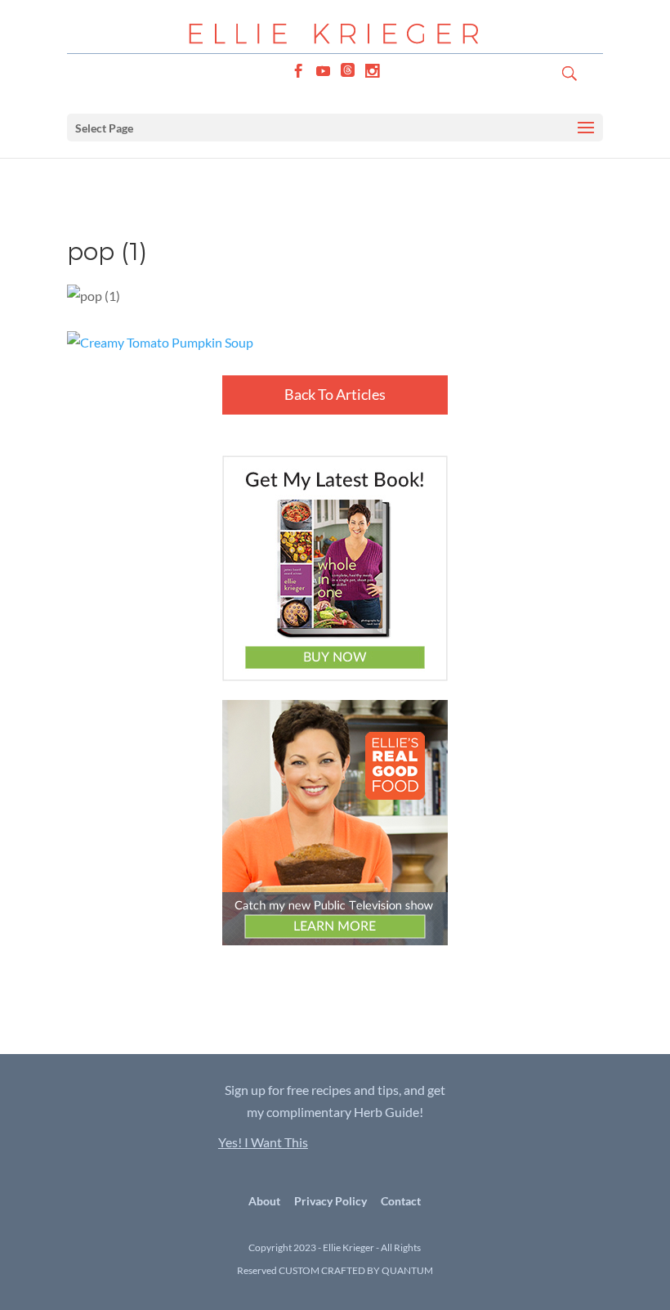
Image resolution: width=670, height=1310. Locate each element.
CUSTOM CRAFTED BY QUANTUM (356, 1270)
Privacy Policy (330, 1201)
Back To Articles (335, 394)
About (264, 1201)
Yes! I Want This (263, 1142)
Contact (401, 1201)
